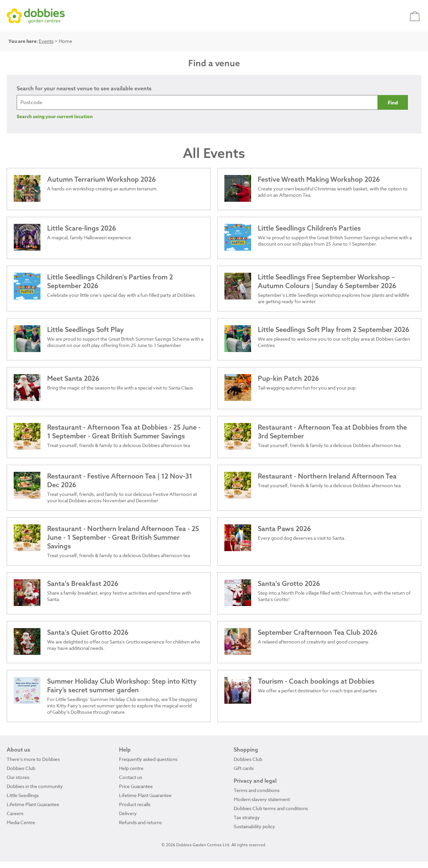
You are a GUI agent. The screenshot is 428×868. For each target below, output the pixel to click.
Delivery (128, 813)
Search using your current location (55, 116)
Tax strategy (247, 817)
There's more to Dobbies (33, 759)
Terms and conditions (257, 790)
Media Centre (21, 822)
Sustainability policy (254, 826)
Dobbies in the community (35, 786)
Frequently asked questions (148, 759)
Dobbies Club (21, 768)
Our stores (18, 777)
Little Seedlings (23, 795)
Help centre (131, 768)
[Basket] (415, 16)
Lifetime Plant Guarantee (33, 804)
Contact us (130, 777)
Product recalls (134, 804)
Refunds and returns (140, 822)
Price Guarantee (136, 786)
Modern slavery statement (262, 799)
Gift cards (244, 768)
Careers (15, 813)
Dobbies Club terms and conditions (271, 808)
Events (46, 41)
